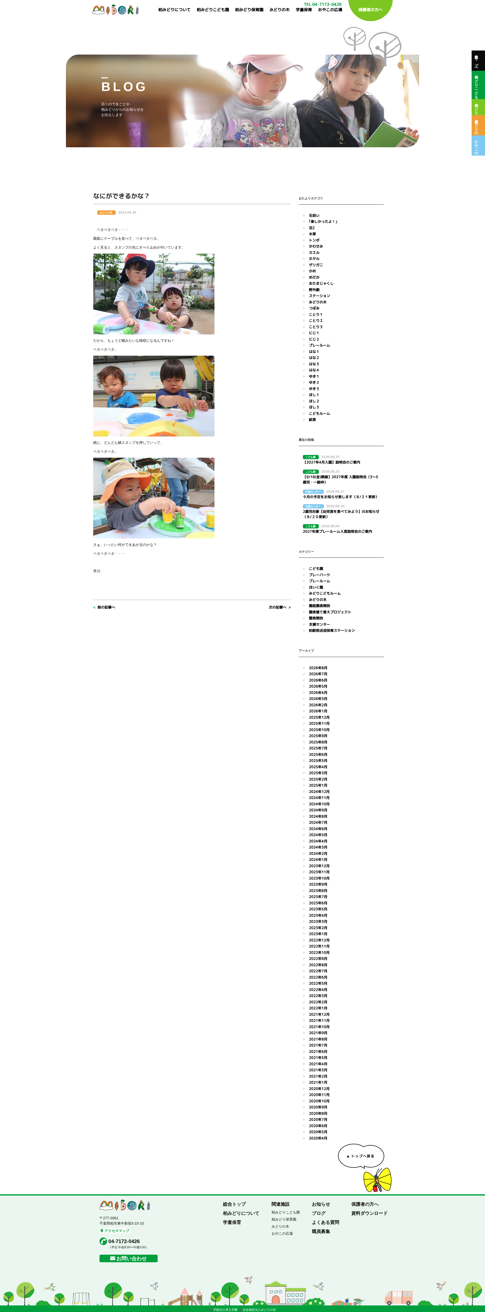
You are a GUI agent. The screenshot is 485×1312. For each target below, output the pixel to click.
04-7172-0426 (124, 1241)
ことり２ (316, 320)
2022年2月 (318, 1002)
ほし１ (314, 394)
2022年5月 (318, 983)
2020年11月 (319, 1094)
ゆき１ (314, 376)
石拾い (314, 215)
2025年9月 (318, 735)
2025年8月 (318, 742)
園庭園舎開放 (319, 605)
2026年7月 (318, 673)
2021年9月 (318, 1032)
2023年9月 (318, 884)
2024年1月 (318, 859)
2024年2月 (318, 853)
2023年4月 (318, 915)
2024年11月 (319, 797)
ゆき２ (314, 382)
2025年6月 (318, 754)
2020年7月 (318, 1119)
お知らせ (321, 1204)
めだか (314, 277)
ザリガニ (316, 264)
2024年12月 (319, 791)
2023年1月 (318, 933)
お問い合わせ (131, 1258)
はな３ (314, 363)
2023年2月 (318, 927)
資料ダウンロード (369, 1213)
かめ (312, 271)
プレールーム (319, 345)
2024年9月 (318, 810)
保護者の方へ (370, 9)
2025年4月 (318, 766)
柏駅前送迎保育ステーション (332, 630)
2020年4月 (318, 1138)
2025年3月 (318, 772)
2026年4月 (318, 692)
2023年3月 (318, 921)
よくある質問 (325, 1222)
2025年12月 (319, 717)
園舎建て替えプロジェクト (330, 612)
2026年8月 (318, 667)
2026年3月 (318, 698)
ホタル (314, 258)
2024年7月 (318, 822)
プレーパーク (319, 574)
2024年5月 (318, 834)
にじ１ (314, 332)
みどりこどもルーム (325, 593)
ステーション (319, 295)
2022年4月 (318, 989)
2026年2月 (318, 704)
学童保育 (304, 9)
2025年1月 (318, 785)
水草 (312, 233)
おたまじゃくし (321, 283)
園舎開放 (316, 618)
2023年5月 (318, 909)
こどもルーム (319, 413)
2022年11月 (319, 946)
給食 (312, 419)
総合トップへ (476, 61)
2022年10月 (319, 952)
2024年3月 (318, 847)
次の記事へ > (280, 607)
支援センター (319, 624)
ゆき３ (314, 388)
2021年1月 (318, 1082)
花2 (312, 227)
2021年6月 (318, 1051)
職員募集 (321, 1231)
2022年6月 (318, 977)
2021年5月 (318, 1057)
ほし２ (314, 401)
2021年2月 (318, 1076)
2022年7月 (318, 970)
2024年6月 (318, 828)
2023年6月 (318, 903)
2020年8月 (318, 1113)
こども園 (316, 568)
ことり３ (316, 326)
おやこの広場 (330, 9)
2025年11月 (319, 723)
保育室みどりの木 (476, 125)
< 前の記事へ (104, 607)
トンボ (314, 240)
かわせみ (316, 246)
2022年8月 (318, 964)
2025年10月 (319, 729)
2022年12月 (319, 940)
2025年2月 (318, 779)
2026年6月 (318, 680)
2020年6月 (318, 1125)
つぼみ (314, 308)
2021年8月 (318, 1039)
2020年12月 (319, 1088)
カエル (314, 252)
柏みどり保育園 (249, 9)
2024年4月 (318, 841)
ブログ (319, 1213)
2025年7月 (318, 748)
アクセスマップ (117, 1231)
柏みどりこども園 (213, 9)
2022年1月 (318, 1008)
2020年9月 (318, 1107)
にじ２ (314, 339)
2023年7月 (318, 896)
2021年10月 (319, 1026)
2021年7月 (318, 1045)
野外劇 (314, 289)
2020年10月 (319, 1101)
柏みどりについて (174, 9)
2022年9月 (318, 958)
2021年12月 (319, 1014)
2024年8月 (318, 816)
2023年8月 (318, 890)
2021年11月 (319, 1020)
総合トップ (234, 1204)
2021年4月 (318, 1063)
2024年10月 (319, 803)
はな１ (314, 351)
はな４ (314, 370)
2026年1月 (318, 711)
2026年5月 (318, 686)
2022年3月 (318, 995)
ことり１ (316, 314)
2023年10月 (319, 878)
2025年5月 (318, 760)
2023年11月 (319, 871)
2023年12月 (319, 865)
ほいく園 (316, 587)
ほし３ (314, 407)
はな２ (314, 357)
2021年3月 (318, 1069)
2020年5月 (318, 1131)
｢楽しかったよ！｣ (323, 221)
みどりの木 (280, 9)
